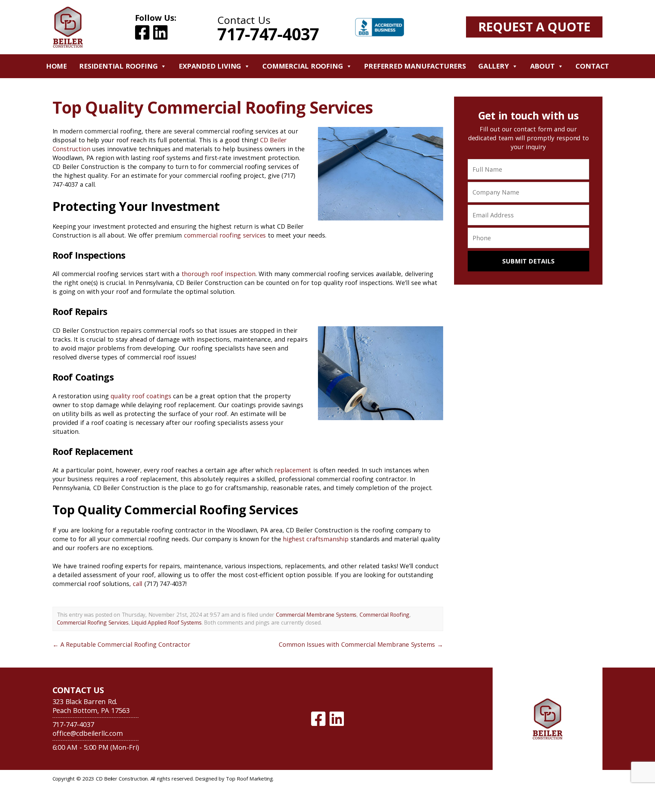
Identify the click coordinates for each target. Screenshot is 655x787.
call (137, 583)
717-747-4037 (268, 34)
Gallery (493, 66)
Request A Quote (534, 26)
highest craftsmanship (316, 539)
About (542, 66)
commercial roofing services (225, 235)
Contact (592, 66)
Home (56, 66)
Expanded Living (210, 66)
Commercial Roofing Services (93, 622)
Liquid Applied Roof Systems (166, 622)
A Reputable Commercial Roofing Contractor (121, 644)
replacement (292, 470)
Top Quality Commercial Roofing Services (213, 107)
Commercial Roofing (302, 66)
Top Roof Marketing (249, 778)
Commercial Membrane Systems (316, 614)
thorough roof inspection (218, 274)
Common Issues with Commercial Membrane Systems (361, 644)
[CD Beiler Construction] (548, 719)
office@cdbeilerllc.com (88, 733)
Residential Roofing (118, 66)
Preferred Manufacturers (415, 66)
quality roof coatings (141, 396)
